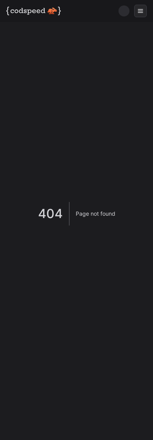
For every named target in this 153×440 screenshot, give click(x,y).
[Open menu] (140, 11)
